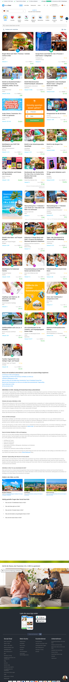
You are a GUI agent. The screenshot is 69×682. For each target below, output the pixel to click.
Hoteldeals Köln (7, 649)
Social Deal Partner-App (56, 654)
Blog (5, 661)
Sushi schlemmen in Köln (8, 384)
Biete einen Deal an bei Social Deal (58, 647)
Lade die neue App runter (41, 643)
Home (21, 5)
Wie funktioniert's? (8, 651)
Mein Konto (22, 645)
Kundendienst (39, 641)
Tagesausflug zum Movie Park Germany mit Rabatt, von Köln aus (17, 376)
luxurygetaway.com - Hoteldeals (8, 669)
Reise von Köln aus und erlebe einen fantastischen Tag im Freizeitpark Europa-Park (21, 380)
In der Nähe (26, 5)
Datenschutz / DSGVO (9, 676)
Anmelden (22, 643)
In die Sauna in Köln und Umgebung (10, 374)
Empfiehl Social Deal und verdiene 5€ (9, 658)
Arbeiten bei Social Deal (56, 650)
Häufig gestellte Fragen (41, 645)
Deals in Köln (7, 643)
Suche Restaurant (34, 120)
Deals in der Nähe (8, 645)
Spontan (6, 663)
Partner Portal (54, 652)
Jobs (5, 653)
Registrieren (22, 641)
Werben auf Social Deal (56, 644)
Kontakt (37, 651)
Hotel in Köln (30, 426)
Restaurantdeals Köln (9, 647)
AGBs (5, 674)
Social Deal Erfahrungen (9, 672)
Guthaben (22, 647)
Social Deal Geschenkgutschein (24, 654)
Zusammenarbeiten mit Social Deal (58, 642)
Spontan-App (7, 665)
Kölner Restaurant (26, 452)
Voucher (22, 649)
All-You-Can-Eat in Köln (7, 386)
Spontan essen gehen (9, 667)
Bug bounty (6, 678)
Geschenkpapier (23, 651)
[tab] (34, 502)
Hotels (39, 5)
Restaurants (33, 5)
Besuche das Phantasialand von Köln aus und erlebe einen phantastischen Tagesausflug (23, 382)
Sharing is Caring (8, 655)
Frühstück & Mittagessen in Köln (10, 378)
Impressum (54, 658)
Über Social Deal (7, 641)
